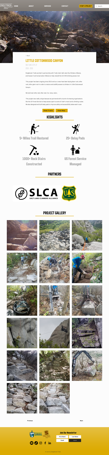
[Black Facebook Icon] (45, 443)
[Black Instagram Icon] (40, 443)
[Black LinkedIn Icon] (49, 443)
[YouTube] (31, 443)
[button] (51, 6)
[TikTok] (36, 443)
